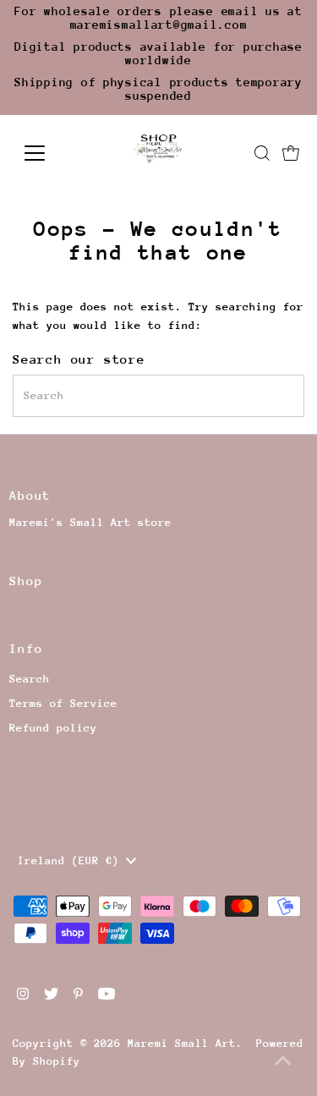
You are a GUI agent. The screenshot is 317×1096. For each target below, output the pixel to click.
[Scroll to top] (283, 1062)
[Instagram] (23, 996)
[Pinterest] (78, 996)
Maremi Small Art (182, 1043)
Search (29, 678)
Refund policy (53, 727)
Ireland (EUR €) (72, 860)
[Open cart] (290, 153)
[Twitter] (51, 996)
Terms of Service (63, 703)
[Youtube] (106, 996)
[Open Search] (262, 153)
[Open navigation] (47, 153)
